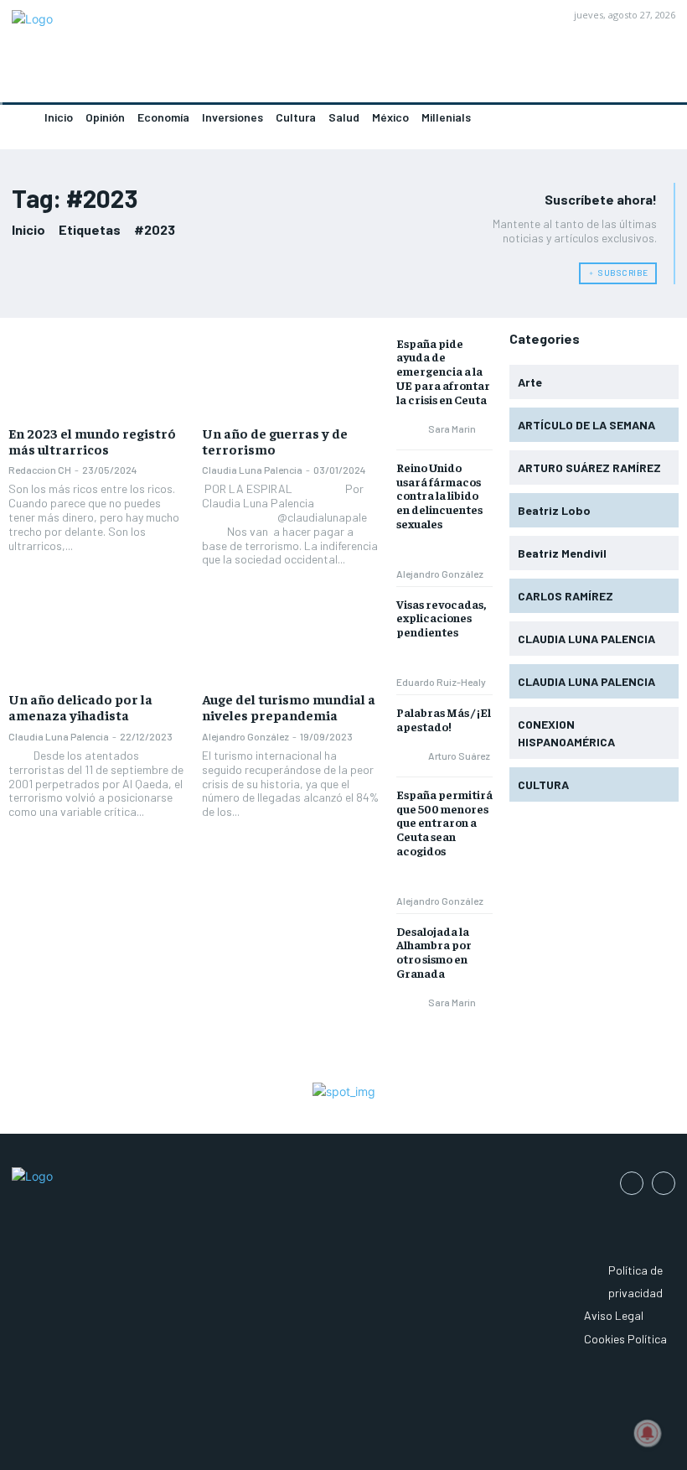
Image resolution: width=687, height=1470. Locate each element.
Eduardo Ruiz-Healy (441, 682)
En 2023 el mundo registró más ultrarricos (92, 440)
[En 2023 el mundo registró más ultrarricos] (96, 374)
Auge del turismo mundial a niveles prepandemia (288, 706)
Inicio (28, 229)
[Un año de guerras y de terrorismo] (290, 374)
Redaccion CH (39, 469)
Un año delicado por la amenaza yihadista (80, 706)
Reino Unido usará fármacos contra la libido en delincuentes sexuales (439, 495)
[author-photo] (411, 428)
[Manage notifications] (647, 1433)
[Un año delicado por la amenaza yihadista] (96, 640)
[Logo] (172, 56)
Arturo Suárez (459, 755)
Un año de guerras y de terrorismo (275, 440)
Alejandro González (245, 736)
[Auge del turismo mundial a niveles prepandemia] (290, 640)
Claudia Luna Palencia (252, 469)
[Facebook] (631, 1183)
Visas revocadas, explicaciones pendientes (441, 618)
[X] (663, 1183)
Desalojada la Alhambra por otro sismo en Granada (434, 951)
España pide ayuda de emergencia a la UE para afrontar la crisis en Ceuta (443, 371)
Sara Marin (452, 428)
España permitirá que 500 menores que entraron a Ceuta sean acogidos (444, 822)
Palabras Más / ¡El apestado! (443, 719)
